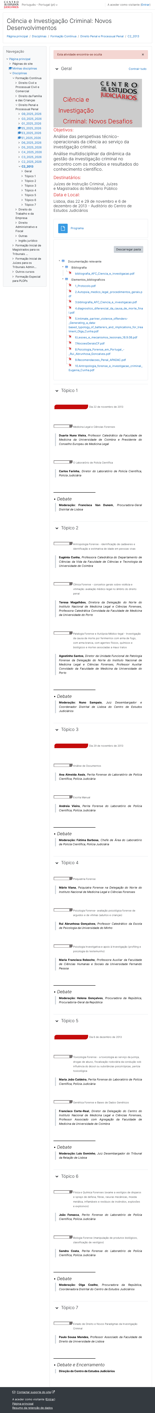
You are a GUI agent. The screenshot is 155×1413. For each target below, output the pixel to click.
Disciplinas (39, 36)
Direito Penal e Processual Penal (102, 36)
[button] (56, 68)
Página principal (17, 36)
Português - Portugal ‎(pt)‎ (38, 4)
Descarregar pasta (128, 249)
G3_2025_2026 (32, 119)
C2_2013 (133, 36)
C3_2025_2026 (32, 157)
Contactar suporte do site (34, 1392)
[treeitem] (24, 170)
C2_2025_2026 (32, 162)
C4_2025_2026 (32, 152)
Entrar (145, 4)
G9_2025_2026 (31, 114)
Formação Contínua (63, 36)
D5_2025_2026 (32, 147)
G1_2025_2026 (31, 123)
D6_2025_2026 (31, 142)
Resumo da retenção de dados (32, 1408)
